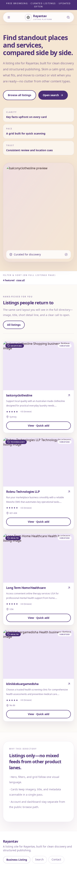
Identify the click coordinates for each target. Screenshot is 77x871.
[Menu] (8, 17)
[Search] (68, 17)
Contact (56, 859)
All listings (14, 325)
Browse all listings (19, 95)
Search (39, 859)
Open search (51, 95)
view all (20, 280)
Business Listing (16, 859)
